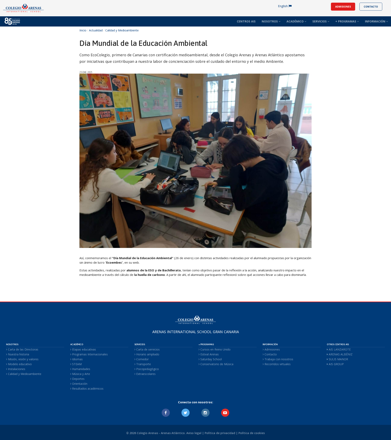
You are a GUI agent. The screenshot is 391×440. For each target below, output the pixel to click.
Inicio (82, 30)
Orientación (79, 384)
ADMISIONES (343, 6)
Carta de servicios (147, 349)
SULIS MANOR (338, 359)
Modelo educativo (19, 364)
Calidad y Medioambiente (122, 30)
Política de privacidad (220, 433)
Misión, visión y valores (22, 359)
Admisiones (272, 349)
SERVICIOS (319, 21)
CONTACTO (371, 6)
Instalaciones (16, 369)
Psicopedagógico (147, 369)
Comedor (142, 359)
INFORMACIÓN (375, 21)
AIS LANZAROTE (339, 349)
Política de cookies (251, 433)
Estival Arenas (209, 354)
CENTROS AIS (246, 21)
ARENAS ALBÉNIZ (340, 354)
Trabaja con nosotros (278, 359)
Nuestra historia (18, 354)
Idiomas (77, 359)
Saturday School (211, 359)
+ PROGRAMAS (346, 21)
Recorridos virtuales (277, 364)
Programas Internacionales (89, 354)
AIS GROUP (336, 364)
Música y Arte (80, 374)
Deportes (78, 379)
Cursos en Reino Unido (215, 349)
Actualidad (96, 30)
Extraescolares (145, 374)
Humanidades (80, 369)
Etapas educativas (83, 349)
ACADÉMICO (295, 21)
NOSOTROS (270, 21)
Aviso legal (193, 433)
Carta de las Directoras (22, 349)
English (283, 6)
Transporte (143, 364)
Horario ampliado (147, 354)
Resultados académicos (87, 388)
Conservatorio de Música (216, 364)
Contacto (270, 354)
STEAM (76, 364)
